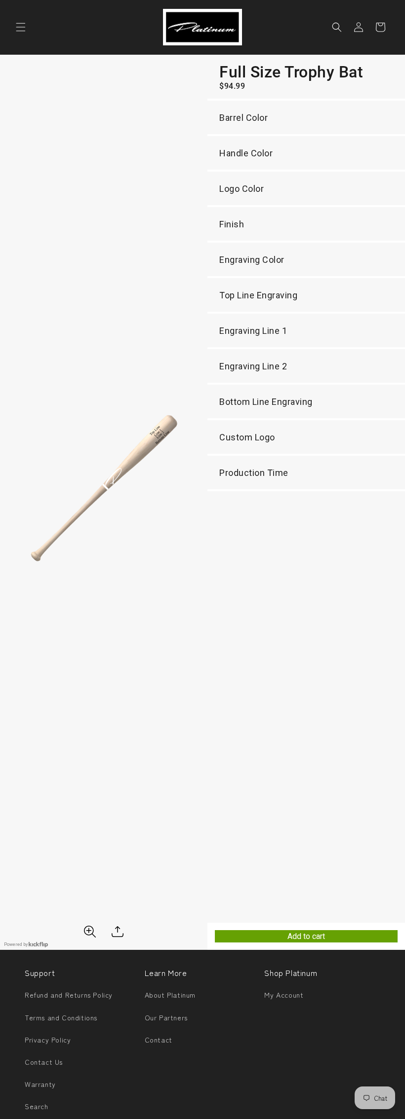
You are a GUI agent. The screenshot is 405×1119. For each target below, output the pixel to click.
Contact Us (44, 1062)
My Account (283, 995)
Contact (158, 1040)
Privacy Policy (48, 1040)
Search (36, 1106)
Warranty (40, 1084)
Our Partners (166, 1017)
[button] (21, 27)
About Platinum (170, 995)
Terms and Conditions (61, 1017)
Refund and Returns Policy (69, 995)
